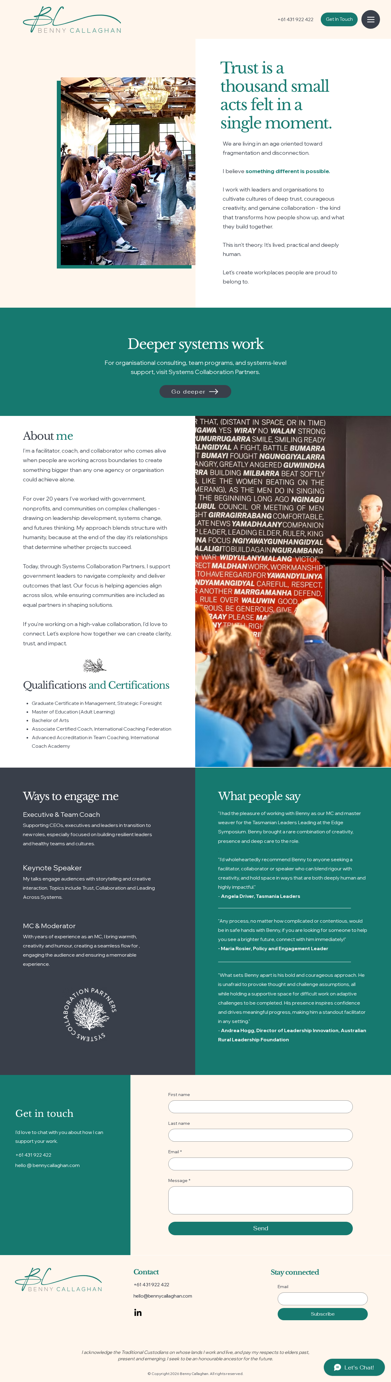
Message (179, 1180)
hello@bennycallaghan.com (162, 1296)
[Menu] (370, 19)
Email (175, 1151)
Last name (179, 1123)
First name (179, 1094)
